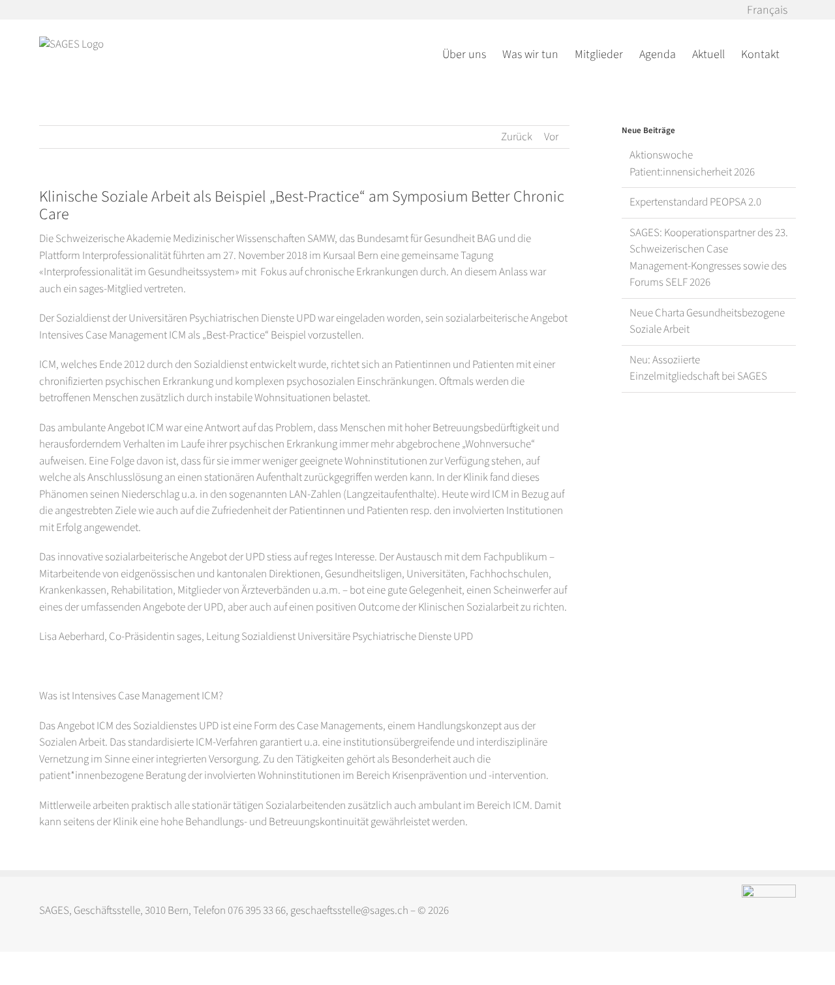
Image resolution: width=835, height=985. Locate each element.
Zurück (516, 137)
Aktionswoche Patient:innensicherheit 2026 (692, 163)
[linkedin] (543, 911)
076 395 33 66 (257, 910)
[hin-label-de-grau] (769, 890)
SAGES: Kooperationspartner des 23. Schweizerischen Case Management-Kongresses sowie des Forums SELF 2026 (709, 258)
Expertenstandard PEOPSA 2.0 (695, 202)
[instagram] (517, 911)
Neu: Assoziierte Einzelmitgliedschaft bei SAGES (698, 368)
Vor (551, 137)
